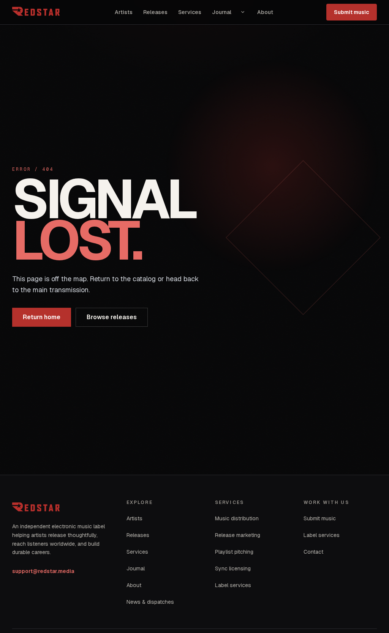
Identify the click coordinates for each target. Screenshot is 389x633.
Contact (313, 551)
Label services (233, 585)
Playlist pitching (234, 551)
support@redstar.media (43, 571)
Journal (221, 12)
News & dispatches (150, 601)
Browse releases (112, 317)
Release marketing (237, 535)
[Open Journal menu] (242, 12)
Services (189, 12)
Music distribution (237, 518)
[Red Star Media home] (37, 12)
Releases (155, 12)
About (265, 12)
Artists (124, 12)
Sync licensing (233, 568)
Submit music (351, 12)
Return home (41, 317)
